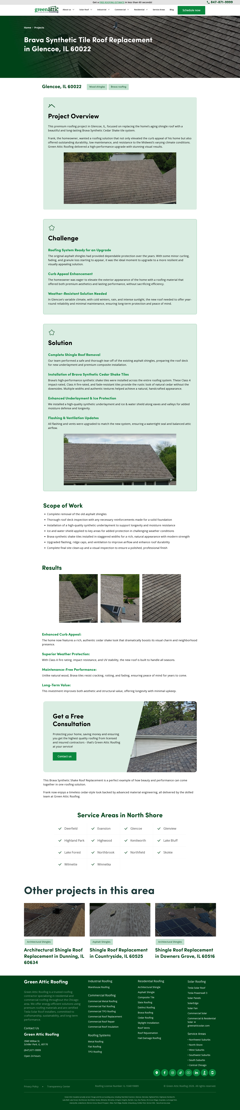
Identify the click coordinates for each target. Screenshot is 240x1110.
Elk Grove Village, (152, 1100)
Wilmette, (104, 1100)
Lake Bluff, (66, 1100)
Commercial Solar (197, 1013)
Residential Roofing (151, 981)
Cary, (136, 1100)
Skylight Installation (148, 1022)
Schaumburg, (132, 1103)
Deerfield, (124, 1097)
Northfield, (91, 1100)
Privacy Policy (31, 1086)
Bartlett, (131, 1100)
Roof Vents (144, 1027)
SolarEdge (193, 1003)
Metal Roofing (95, 1041)
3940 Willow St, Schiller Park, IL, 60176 (36, 1042)
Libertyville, (73, 1103)
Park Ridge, (118, 1103)
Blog (172, 9)
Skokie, (97, 1100)
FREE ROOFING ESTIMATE (111, 2)
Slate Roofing (145, 1002)
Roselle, (125, 1103)
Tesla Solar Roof (196, 987)
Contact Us (31, 1028)
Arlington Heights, (121, 1100)
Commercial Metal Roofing (102, 1001)
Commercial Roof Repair (101, 1021)
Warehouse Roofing (99, 987)
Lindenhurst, (82, 1103)
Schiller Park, (141, 1103)
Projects (39, 27)
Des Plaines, (142, 1100)
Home (27, 27)
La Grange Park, (171, 1100)
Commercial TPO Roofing (102, 1011)
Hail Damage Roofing (149, 1038)
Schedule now (191, 10)
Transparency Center (58, 1086)
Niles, (112, 1103)
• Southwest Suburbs (199, 1055)
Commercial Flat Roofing (101, 1006)
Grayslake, (162, 1100)
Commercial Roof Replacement (105, 1016)
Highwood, (163, 1097)
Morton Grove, (92, 1103)
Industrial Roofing (100, 981)
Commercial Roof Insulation (103, 1026)
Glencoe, (138, 1097)
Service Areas (159, 9)
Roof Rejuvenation (148, 1033)
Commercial (120, 10)
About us (67, 10)
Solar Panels (194, 998)
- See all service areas (162, 1103)
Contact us (65, 756)
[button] (68, 9)
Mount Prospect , (103, 1103)
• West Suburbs (196, 1049)
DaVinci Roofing (146, 1007)
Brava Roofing (145, 1012)
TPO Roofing (95, 1051)
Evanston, (131, 1097)
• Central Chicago (197, 1065)
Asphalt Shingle (146, 992)
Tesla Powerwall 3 (197, 993)
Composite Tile (146, 997)
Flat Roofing (94, 1046)
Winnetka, (111, 1100)
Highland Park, (154, 1097)
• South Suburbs (196, 1060)
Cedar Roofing (145, 1017)
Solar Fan (193, 1008)
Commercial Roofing (102, 995)
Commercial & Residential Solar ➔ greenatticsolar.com (202, 1022)
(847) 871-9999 (32, 1050)
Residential (139, 10)
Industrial (101, 10)
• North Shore (195, 1044)
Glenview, (145, 1097)
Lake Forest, (74, 1100)
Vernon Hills (151, 1103)
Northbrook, (83, 1100)
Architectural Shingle (149, 987)
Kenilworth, (171, 1097)
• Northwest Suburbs (199, 1039)
